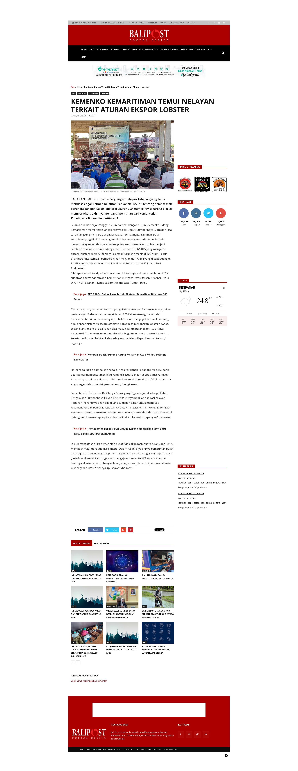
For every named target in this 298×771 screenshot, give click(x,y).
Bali (92, 49)
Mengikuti (196, 209)
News (84, 49)
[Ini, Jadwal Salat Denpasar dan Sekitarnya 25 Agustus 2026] (87, 561)
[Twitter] (219, 22)
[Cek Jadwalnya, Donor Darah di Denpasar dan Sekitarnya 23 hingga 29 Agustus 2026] (87, 633)
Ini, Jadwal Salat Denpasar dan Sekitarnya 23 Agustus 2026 (121, 649)
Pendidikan (163, 49)
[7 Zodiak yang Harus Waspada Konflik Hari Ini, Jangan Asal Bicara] (158, 633)
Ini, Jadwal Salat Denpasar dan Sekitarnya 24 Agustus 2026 (86, 614)
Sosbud (136, 49)
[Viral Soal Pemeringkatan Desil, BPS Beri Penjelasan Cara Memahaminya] (122, 597)
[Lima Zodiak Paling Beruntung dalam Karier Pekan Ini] (122, 561)
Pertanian (93, 93)
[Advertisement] (149, 10)
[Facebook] (209, 22)
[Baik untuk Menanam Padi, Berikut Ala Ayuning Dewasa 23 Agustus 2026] (158, 597)
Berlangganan (222, 209)
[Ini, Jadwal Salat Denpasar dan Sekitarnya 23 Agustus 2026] (122, 633)
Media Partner (99, 749)
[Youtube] (224, 22)
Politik (115, 49)
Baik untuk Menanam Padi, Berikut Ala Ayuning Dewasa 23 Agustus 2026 (158, 614)
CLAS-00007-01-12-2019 (191, 493)
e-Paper (133, 22)
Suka (183, 209)
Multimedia (203, 49)
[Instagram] (214, 22)
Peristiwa (102, 49)
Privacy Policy (114, 749)
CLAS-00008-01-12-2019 (191, 473)
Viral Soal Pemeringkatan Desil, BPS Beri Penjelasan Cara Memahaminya (120, 614)
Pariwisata (178, 49)
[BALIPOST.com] (149, 35)
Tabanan (104, 93)
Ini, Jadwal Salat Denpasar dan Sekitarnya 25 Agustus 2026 (86, 578)
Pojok (163, 22)
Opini (84, 57)
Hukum (125, 49)
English (191, 22)
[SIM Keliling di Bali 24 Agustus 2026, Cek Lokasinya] (158, 561)
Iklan (142, 22)
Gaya (190, 49)
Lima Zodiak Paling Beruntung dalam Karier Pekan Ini (120, 578)
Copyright (128, 749)
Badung (146, 571)
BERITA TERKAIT (81, 543)
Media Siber (85, 749)
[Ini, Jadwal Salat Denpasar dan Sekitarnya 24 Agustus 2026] (87, 597)
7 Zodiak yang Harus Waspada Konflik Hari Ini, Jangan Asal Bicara (156, 649)
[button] (223, 53)
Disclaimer (141, 749)
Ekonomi (149, 49)
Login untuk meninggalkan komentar (89, 681)
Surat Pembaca (176, 22)
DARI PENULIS (101, 543)
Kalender (153, 22)
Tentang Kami (154, 749)
